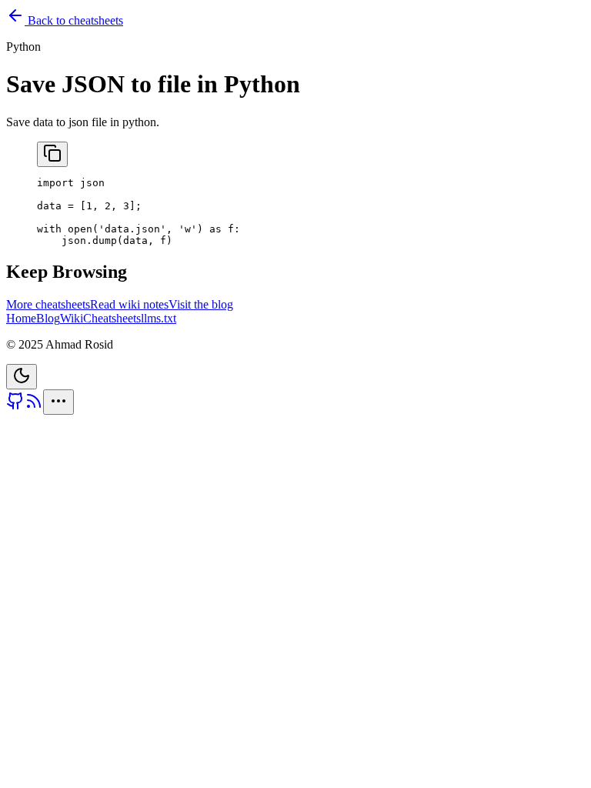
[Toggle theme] (21, 376)
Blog (48, 318)
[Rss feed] (34, 405)
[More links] (58, 402)
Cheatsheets (112, 318)
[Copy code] (52, 154)
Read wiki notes (129, 304)
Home (21, 318)
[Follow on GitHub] (15, 405)
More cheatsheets (48, 304)
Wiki (71, 318)
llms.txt (158, 318)
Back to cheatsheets (74, 20)
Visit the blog (201, 304)
